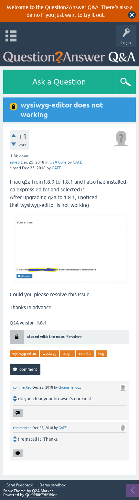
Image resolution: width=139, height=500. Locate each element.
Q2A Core (58, 162)
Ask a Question (59, 81)
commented (22, 387)
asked (15, 162)
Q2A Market (42, 491)
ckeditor (85, 354)
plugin (67, 354)
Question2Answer (41, 495)
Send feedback (19, 485)
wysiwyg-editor (24, 354)
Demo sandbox (52, 485)
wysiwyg (49, 354)
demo (33, 15)
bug (101, 354)
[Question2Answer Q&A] (69, 55)
